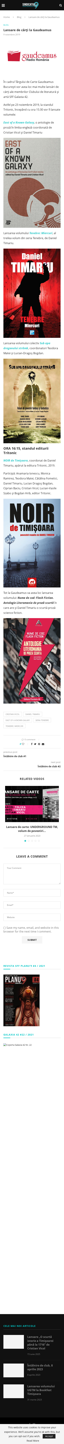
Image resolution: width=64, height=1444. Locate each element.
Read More (33, 1441)
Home (6, 17)
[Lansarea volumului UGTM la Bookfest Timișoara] (13, 1391)
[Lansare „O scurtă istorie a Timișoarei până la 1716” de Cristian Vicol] (13, 1342)
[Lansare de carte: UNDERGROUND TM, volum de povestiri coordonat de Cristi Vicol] (32, 804)
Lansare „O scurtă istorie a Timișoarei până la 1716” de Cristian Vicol (40, 1342)
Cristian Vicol (13, 714)
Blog (19, 17)
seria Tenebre (42, 720)
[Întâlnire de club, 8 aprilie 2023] (13, 1370)
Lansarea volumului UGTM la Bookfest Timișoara (41, 1390)
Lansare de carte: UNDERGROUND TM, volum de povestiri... (32, 829)
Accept (49, 1436)
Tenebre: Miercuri (14, 726)
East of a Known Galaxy (18, 720)
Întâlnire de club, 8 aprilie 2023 (40, 1367)
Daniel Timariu (32, 714)
